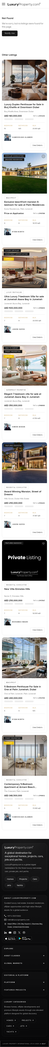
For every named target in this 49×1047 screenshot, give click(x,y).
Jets (9, 885)
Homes (10, 879)
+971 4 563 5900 (14, 916)
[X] (19, 932)
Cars (35, 879)
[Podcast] (24, 932)
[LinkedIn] (5, 932)
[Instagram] (14, 932)
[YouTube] (10, 932)
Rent (44, 1043)
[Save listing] (43, 63)
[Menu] (3, 4)
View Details (37, 145)
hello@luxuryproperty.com (18, 920)
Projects (23, 879)
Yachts (20, 885)
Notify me (10, 33)
